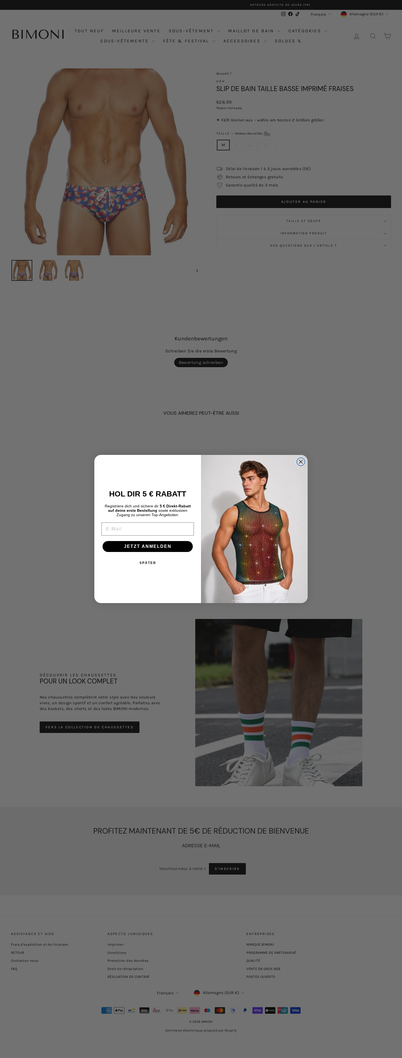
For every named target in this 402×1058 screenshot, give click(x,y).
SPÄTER (147, 563)
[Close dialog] (301, 462)
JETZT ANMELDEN (147, 546)
